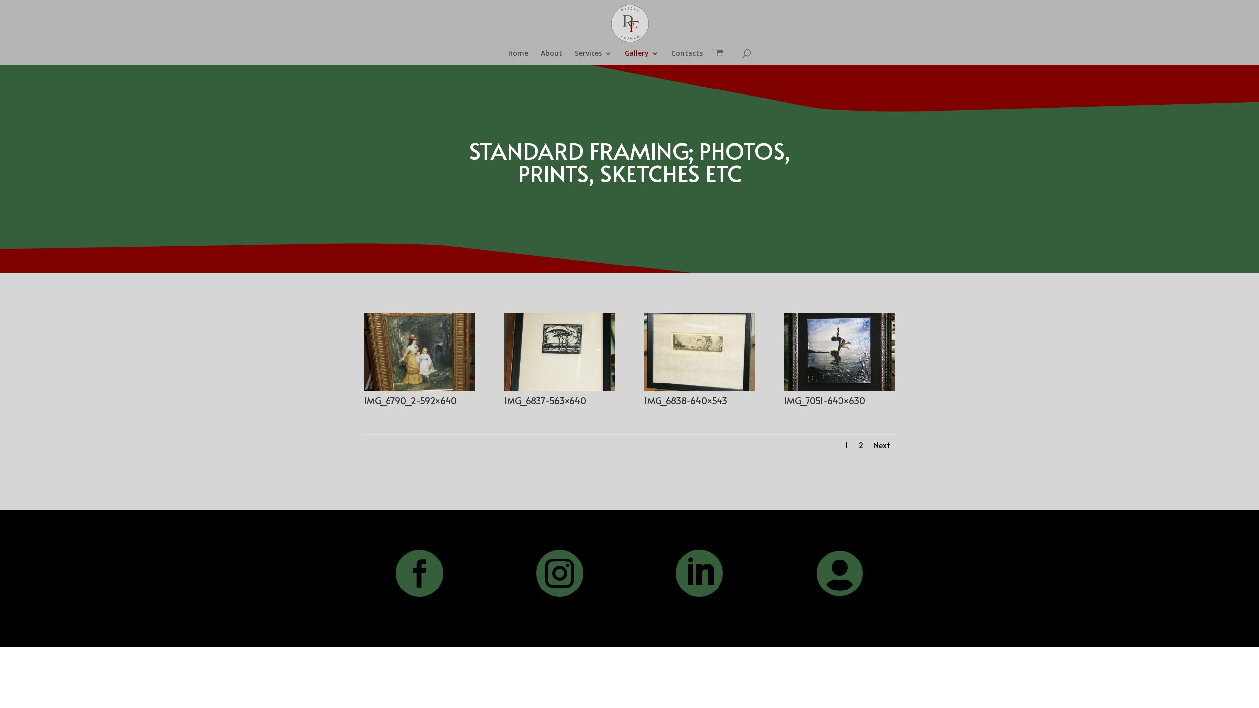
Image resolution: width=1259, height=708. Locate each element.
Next (881, 445)
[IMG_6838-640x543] (699, 388)
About (551, 54)
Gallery (637, 54)
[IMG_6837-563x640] (559, 388)
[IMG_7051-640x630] (839, 388)
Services (588, 54)
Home (518, 54)
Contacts (687, 54)
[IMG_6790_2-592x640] (419, 388)
